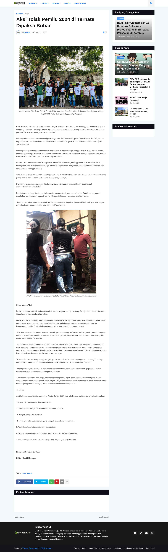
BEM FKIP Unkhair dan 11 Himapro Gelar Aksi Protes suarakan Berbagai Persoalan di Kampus (140, 84)
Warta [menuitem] (32, 3)
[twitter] (140, 533)
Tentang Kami (80, 548)
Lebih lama (103, 517)
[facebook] (135, 533)
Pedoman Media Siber (133, 548)
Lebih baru (19, 517)
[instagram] (152, 533)
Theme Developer (30, 548)
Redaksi (117, 548)
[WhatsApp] (51, 481)
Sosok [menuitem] (67, 3)
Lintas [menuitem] (44, 3)
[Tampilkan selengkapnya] (67, 481)
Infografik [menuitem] (80, 3)
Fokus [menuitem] (55, 3)
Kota (27, 14)
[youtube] (146, 533)
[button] (151, 3)
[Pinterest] (56, 481)
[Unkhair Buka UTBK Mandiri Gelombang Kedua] (121, 111)
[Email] (62, 481)
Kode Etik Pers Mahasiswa (100, 548)
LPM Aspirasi (45, 548)
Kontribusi (150, 548)
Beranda (19, 14)
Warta (29, 473)
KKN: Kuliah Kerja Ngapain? (138, 98)
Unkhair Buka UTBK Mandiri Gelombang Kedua (139, 111)
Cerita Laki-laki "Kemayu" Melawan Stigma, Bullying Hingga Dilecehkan (133, 65)
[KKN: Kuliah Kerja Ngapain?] (121, 100)
